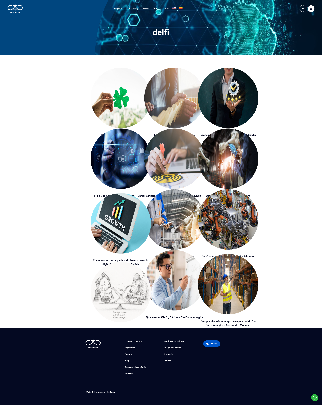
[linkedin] (235, 392)
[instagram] (227, 392)
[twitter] (223, 392)
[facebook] (219, 392)
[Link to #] (311, 8)
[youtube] (231, 392)
